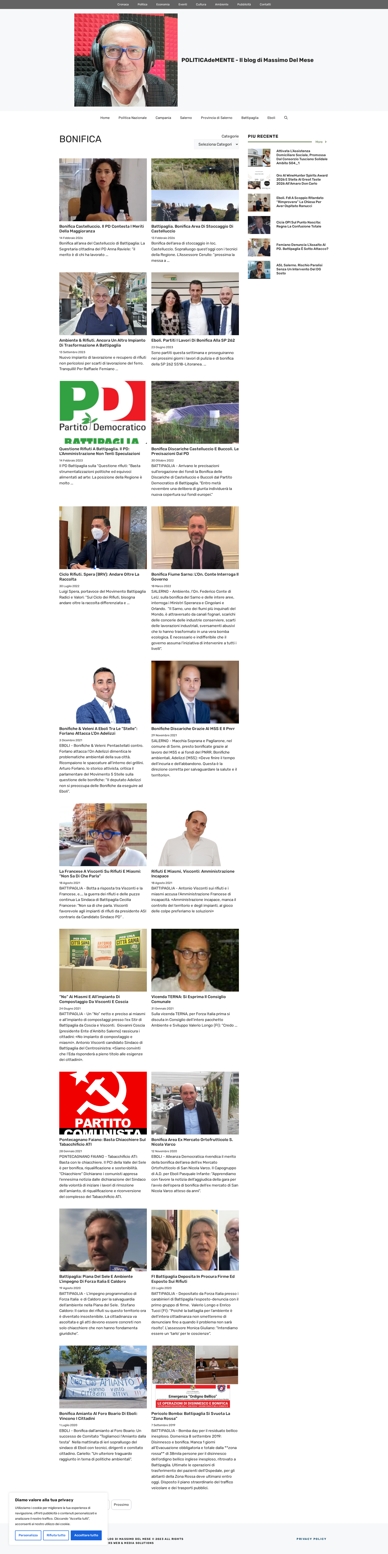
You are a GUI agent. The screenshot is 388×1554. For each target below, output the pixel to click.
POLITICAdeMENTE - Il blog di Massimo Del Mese (247, 60)
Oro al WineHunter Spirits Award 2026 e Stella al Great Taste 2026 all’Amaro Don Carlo (302, 179)
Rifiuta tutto (56, 1535)
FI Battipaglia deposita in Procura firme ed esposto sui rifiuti (193, 1279)
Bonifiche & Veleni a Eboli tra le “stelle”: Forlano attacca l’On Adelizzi (98, 731)
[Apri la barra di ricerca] (286, 118)
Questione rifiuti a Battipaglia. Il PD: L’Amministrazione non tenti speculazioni (99, 451)
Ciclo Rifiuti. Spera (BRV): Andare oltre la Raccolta (99, 577)
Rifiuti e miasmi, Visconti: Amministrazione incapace (192, 874)
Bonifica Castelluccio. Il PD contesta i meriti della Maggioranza (101, 229)
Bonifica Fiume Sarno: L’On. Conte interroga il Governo (195, 577)
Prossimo (121, 1505)
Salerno (186, 118)
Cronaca (123, 4)
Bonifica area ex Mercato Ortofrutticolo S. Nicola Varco (192, 1142)
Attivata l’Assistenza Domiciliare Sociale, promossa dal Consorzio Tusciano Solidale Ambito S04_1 (302, 157)
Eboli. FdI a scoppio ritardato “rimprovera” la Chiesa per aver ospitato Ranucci (300, 202)
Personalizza (28, 1535)
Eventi (183, 4)
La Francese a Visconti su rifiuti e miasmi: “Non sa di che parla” (100, 874)
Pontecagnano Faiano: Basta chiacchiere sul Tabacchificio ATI (102, 1142)
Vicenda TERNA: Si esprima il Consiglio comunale (188, 999)
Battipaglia (249, 118)
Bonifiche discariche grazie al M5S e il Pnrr (193, 728)
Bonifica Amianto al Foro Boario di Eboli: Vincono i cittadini (98, 1416)
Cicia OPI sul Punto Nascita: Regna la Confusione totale (298, 224)
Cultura (201, 4)
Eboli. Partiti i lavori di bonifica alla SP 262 (193, 340)
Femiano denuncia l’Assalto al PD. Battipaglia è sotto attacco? (302, 247)
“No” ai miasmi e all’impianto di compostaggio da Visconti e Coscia (93, 999)
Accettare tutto (86, 1535)
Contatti (265, 4)
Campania (163, 118)
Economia (163, 4)
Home (105, 118)
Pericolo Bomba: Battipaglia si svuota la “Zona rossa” (190, 1416)
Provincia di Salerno (216, 118)
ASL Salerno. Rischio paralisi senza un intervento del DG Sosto (299, 269)
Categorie (230, 136)
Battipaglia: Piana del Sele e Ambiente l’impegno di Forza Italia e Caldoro (96, 1279)
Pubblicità (244, 4)
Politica (142, 4)
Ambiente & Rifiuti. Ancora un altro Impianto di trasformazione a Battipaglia (102, 343)
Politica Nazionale (133, 118)
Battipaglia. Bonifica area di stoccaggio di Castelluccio (192, 229)
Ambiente (221, 4)
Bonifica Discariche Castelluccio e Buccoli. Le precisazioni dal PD (195, 451)
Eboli (271, 118)
